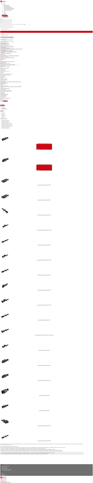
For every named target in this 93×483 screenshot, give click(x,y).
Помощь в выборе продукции (8, 7)
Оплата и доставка (6, 5)
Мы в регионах (4, 14)
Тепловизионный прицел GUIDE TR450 (43, 143)
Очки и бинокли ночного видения (7, 58)
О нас (4, 12)
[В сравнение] (6, 134)
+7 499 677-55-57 (6, 16)
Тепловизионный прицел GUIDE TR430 (43, 380)
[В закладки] (17, 134)
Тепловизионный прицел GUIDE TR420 (43, 365)
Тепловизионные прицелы (6, 54)
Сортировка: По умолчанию (4, 118)
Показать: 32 (2, 111)
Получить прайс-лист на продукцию (8, 9)
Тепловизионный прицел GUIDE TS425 (43, 425)
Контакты (5, 13)
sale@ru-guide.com (5, 17)
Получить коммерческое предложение (9, 8)
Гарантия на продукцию (7, 6)
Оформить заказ (4, 15)
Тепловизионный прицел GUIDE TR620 (44, 395)
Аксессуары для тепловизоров (6, 60)
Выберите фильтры (3, 105)
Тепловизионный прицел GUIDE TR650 (44, 410)
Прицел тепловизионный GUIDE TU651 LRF (44, 350)
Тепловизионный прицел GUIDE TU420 (43, 440)
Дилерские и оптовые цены (7, 10)
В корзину (38, 149)
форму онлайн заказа (32, 453)
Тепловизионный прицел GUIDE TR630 (43, 164)
